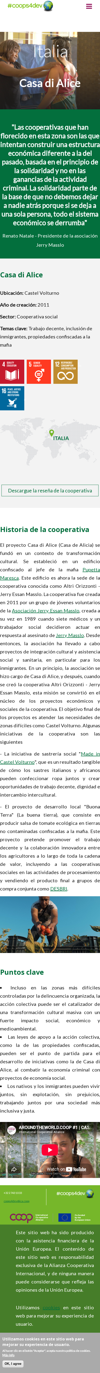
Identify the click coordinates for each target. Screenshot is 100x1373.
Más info (8, 1355)
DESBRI (58, 888)
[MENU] (89, 7)
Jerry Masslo (70, 635)
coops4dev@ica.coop (16, 1201)
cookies (51, 1307)
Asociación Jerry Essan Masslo (45, 610)
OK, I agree (13, 1364)
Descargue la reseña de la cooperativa (50, 490)
